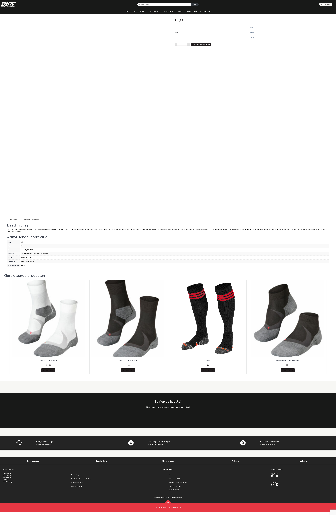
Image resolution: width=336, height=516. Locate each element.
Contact (188, 11)
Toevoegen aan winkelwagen (201, 44)
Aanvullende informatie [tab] (31, 219)
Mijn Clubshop (154, 11)
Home (127, 11)
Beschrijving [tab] (13, 219)
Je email (34, 415)
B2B (195, 11)
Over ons (179, 11)
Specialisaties (167, 11)
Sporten (141, 11)
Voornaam (8, 415)
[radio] (291, 26)
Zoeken (194, 4)
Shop (134, 11)
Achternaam (21, 415)
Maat (176, 32)
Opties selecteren (48, 370)
